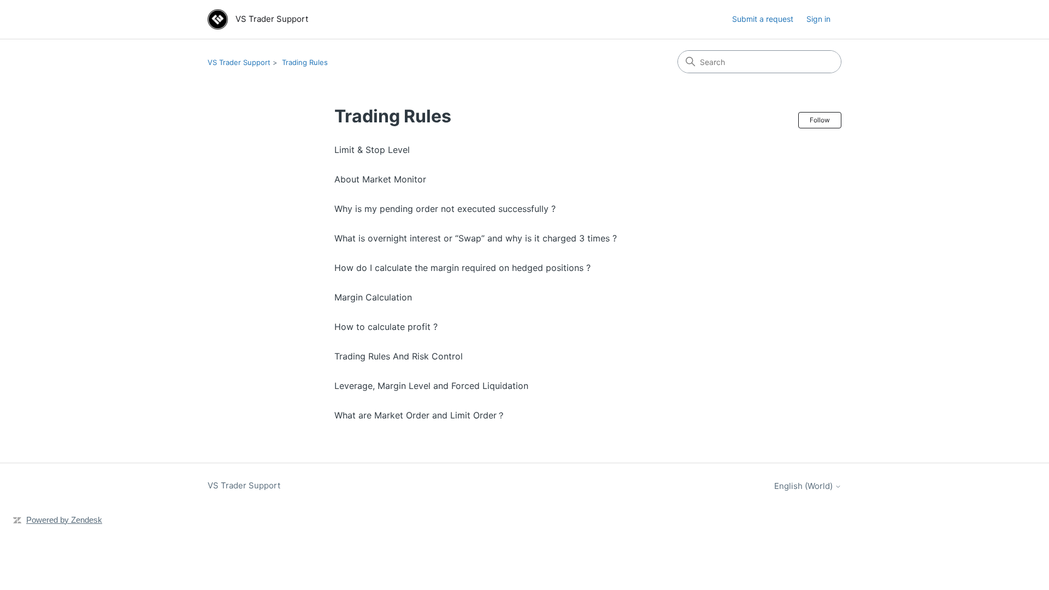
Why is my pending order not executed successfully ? (445, 208)
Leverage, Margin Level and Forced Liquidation (431, 385)
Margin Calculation (373, 297)
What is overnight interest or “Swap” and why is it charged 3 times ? (475, 238)
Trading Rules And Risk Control (398, 356)
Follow (820, 120)
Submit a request (762, 18)
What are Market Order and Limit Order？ (419, 415)
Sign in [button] (818, 18)
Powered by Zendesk (64, 519)
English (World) (804, 486)
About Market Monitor (380, 179)
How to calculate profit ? (386, 326)
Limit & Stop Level (372, 149)
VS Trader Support (239, 62)
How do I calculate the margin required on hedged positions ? (462, 267)
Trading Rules (305, 62)
